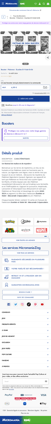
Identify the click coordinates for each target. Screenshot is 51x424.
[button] (25, 312)
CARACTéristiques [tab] (22, 159)
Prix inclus (41, 93)
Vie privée (44, 410)
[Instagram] (22, 304)
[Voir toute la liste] (35, 4)
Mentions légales (33, 410)
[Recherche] (43, 4)
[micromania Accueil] (15, 3)
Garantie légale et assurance (17, 410)
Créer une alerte (26, 99)
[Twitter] (15, 304)
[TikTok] (28, 304)
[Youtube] (42, 304)
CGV (4, 410)
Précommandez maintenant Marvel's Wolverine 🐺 (25, 10)
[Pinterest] (35, 304)
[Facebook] (8, 304)
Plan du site (25, 413)
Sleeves (26, 138)
